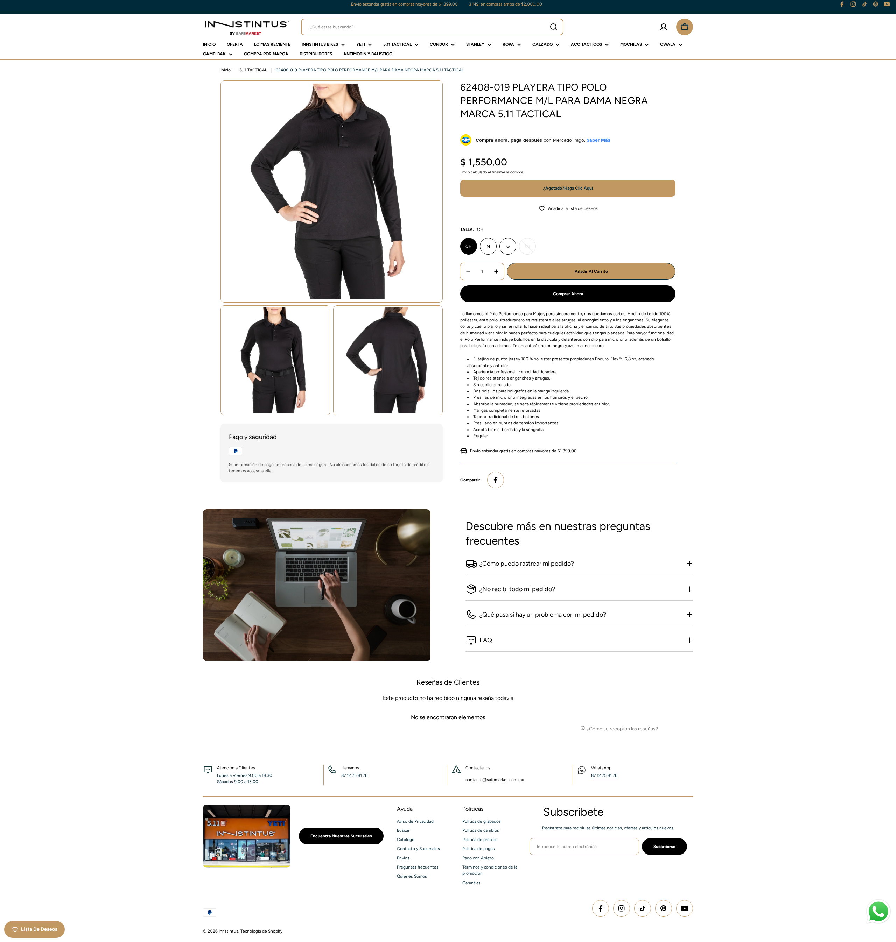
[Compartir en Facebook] (495, 480)
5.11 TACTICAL (253, 70)
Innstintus (228, 931)
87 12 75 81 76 (604, 775)
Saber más (598, 139)
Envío (465, 172)
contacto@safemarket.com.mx (494, 779)
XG (530, 249)
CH (468, 246)
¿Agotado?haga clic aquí (568, 188)
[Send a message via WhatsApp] (878, 912)
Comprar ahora (568, 293)
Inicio (225, 70)
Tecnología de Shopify (261, 931)
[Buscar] (554, 27)
